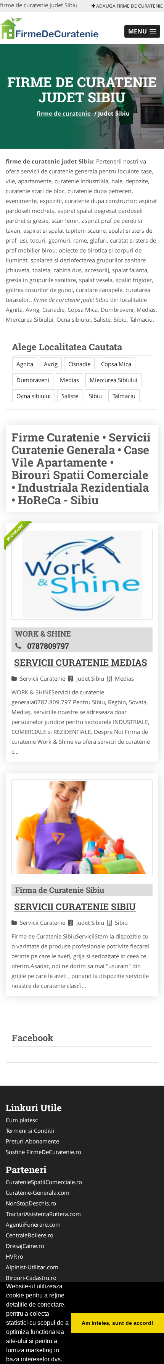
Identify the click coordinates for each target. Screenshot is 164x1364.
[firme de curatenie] (50, 27)
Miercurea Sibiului (113, 380)
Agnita (24, 364)
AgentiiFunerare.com (33, 1224)
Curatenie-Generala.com (37, 1192)
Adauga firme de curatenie (129, 6)
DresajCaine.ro (25, 1245)
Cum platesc (22, 1119)
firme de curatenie (64, 113)
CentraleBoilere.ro (29, 1235)
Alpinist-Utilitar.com (32, 1267)
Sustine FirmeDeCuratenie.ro (43, 1151)
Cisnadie (79, 364)
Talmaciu (124, 396)
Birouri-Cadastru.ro (31, 1277)
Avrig (51, 364)
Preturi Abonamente (32, 1141)
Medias (69, 380)
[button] (142, 31)
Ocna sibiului (33, 396)
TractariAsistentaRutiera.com (43, 1213)
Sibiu (95, 396)
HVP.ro (14, 1256)
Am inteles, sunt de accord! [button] (117, 1323)
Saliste (69, 396)
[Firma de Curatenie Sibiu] (82, 827)
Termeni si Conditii (30, 1130)
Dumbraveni (32, 380)
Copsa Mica (116, 364)
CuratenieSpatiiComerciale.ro (44, 1181)
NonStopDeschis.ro (31, 1203)
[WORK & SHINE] (82, 574)
